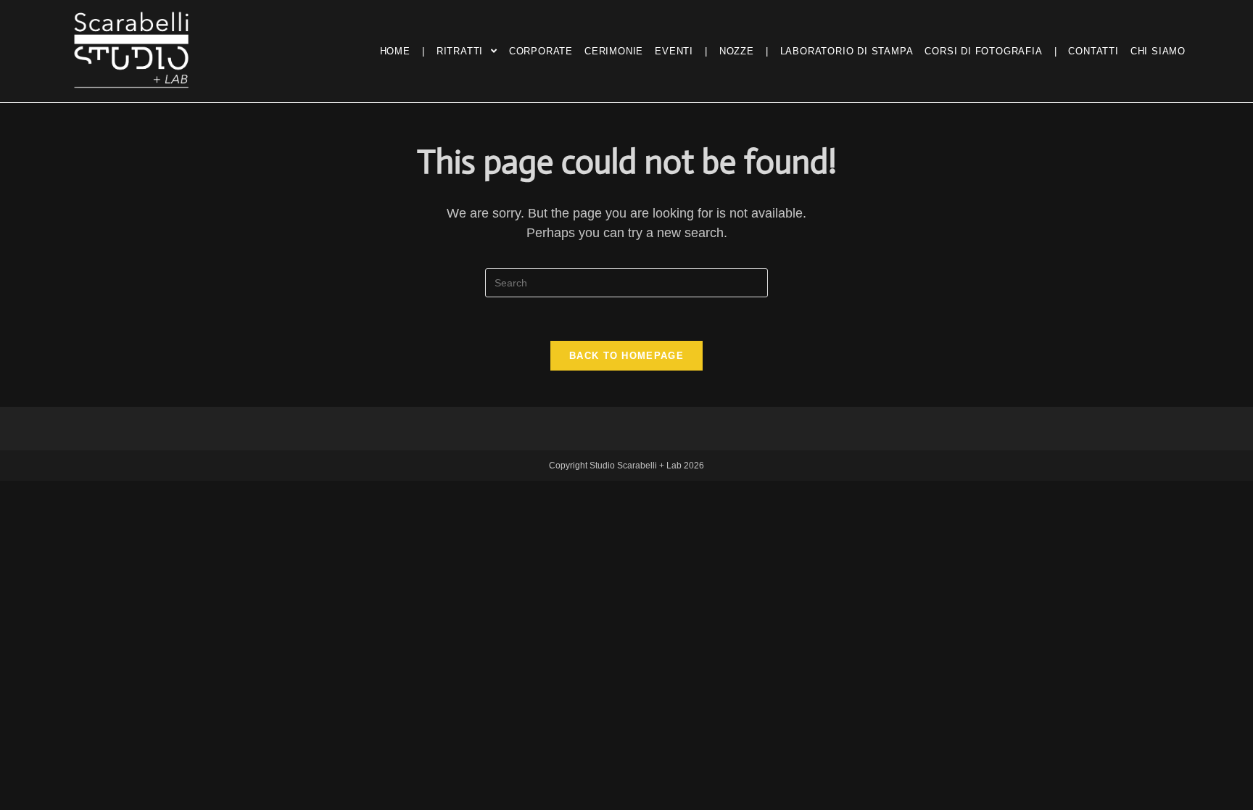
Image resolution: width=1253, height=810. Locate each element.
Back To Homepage (626, 355)
